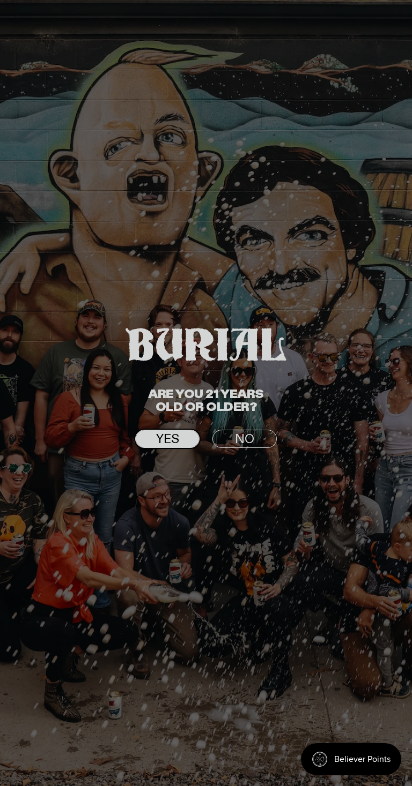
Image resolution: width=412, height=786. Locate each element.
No (244, 439)
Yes (167, 439)
